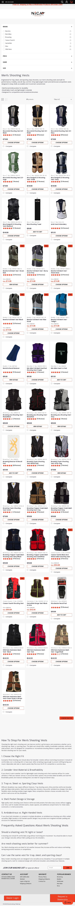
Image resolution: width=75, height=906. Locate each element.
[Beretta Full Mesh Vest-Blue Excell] (37, 304)
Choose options (13, 143)
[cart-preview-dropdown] (71, 2)
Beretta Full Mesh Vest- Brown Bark (13, 272)
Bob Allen (30, 366)
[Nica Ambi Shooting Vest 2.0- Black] (13, 115)
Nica (4, 129)
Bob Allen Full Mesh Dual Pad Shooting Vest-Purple (37, 369)
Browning (6, 413)
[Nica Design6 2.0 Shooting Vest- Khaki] (37, 162)
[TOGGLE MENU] (2, 2)
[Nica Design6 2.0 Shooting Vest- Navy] (61, 162)
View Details (13, 284)
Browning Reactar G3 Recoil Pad (12, 462)
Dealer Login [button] (12, 898)
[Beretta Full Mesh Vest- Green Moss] (61, 255)
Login (21, 881)
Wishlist (22, 879)
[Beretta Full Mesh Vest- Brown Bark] (13, 255)
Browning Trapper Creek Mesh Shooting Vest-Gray (61, 509)
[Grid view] (2, 99)
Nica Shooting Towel (34, 224)
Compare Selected (66, 718)
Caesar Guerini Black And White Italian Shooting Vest (60, 556)
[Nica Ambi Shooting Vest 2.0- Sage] (13, 162)
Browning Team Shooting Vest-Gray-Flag (60, 462)
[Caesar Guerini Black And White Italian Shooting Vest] (61, 539)
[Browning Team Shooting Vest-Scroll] (13, 493)
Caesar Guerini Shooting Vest (13, 603)
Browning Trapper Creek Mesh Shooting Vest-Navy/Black (13, 556)
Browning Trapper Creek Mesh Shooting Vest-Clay (37, 509)
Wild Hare (54, 601)
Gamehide (30, 601)
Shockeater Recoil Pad (59, 603)
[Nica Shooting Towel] (37, 209)
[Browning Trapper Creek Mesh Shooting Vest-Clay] (37, 493)
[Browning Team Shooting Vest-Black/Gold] (37, 446)
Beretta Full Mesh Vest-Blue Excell (36, 320)
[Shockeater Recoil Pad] (61, 588)
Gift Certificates (24, 877)
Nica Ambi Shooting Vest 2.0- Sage (13, 178)
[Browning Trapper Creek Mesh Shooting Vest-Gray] (61, 493)
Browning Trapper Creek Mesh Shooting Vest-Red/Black (37, 556)
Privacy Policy (43, 877)
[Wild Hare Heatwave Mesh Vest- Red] (37, 634)
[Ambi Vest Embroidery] (61, 209)
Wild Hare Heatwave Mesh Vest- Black (12, 651)
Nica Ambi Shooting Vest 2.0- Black (13, 132)
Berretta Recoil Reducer (11, 368)
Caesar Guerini (55, 552)
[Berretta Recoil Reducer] (13, 353)
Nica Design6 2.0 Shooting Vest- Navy (60, 178)
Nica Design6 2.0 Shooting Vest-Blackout (12, 225)
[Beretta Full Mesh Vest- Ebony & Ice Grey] (37, 255)
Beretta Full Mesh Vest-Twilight (59, 320)
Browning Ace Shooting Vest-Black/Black (13, 416)
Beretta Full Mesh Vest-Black (13, 320)
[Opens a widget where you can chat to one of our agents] (67, 902)
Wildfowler (60, 881)
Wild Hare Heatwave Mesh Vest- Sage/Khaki (60, 651)
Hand (5, 62)
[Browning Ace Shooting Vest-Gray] (61, 399)
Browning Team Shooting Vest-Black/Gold (36, 462)
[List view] (6, 99)
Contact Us (42, 881)
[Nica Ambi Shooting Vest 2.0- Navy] (61, 115)
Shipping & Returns (25, 883)
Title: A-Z (57, 99)
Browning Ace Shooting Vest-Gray (61, 416)
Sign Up (27, 881)
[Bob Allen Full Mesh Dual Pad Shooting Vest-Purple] (37, 353)
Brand (5, 27)
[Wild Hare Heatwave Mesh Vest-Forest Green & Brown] (13, 681)
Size (4, 68)
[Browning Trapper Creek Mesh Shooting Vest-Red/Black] (37, 539)
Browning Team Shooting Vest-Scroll (12, 509)
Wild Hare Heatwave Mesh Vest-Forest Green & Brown (12, 697)
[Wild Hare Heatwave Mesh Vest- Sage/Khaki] (61, 634)
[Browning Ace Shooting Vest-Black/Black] (13, 399)
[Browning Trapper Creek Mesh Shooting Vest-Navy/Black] (13, 539)
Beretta (5, 269)
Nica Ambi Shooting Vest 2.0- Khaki (37, 132)
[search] (62, 2)
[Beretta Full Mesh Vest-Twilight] (61, 304)
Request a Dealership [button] (62, 898)
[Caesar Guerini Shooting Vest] (13, 588)
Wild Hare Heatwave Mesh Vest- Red (36, 651)
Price (5, 56)
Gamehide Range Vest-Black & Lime (37, 604)
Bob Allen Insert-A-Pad (59, 368)
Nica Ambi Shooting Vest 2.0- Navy (61, 132)
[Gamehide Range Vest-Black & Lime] (37, 588)
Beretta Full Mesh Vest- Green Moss (59, 272)
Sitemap (18, 904)
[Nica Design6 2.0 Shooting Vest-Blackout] (13, 209)
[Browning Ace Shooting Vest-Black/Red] (37, 399)
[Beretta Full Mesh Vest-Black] (13, 304)
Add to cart (37, 232)
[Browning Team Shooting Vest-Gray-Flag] (61, 446)
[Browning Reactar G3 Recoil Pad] (13, 446)
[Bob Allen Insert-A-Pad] (61, 353)
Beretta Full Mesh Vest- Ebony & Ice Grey (37, 272)
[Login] (66, 2)
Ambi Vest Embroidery (59, 224)
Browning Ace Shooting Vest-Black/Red (37, 416)
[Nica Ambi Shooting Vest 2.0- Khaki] (37, 115)
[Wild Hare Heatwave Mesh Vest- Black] (13, 634)
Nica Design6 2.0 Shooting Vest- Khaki (36, 178)
